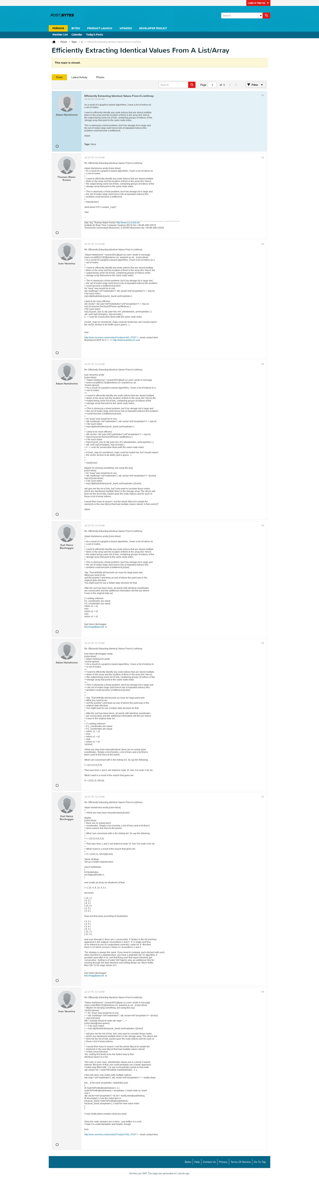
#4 (263, 364)
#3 (263, 244)
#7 (263, 797)
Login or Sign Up (256, 3)
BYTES (75, 28)
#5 (263, 525)
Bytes (188, 1161)
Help (197, 1161)
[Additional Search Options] (261, 15)
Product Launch (99, 28)
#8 (263, 992)
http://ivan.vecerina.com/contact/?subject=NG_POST (110, 337)
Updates (126, 28)
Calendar (76, 35)
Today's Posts (94, 35)
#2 (263, 157)
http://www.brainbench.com (126, 340)
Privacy (223, 1161)
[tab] (59, 77)
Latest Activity (79, 77)
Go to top (260, 1161)
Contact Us (209, 1161)
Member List (60, 35)
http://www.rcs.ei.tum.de (128, 222)
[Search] (266, 15)
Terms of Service (241, 1161)
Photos (100, 77)
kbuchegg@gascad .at (95, 627)
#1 (263, 95)
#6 (263, 643)
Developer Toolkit (153, 28)
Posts (59, 77)
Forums (58, 28)
